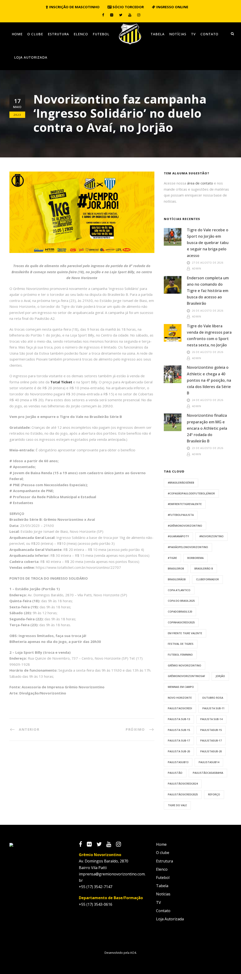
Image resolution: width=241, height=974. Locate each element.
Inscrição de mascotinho (74, 6)
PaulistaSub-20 (211, 751)
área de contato (200, 183)
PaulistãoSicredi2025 (183, 794)
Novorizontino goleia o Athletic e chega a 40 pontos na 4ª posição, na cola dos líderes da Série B (209, 380)
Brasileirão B (203, 568)
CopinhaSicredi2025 (181, 622)
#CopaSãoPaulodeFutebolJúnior (191, 493)
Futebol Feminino (180, 654)
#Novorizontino (211, 536)
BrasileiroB (176, 568)
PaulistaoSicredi (180, 708)
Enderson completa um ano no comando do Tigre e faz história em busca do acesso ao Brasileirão (208, 290)
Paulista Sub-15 (179, 730)
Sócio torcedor (128, 6)
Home (17, 34)
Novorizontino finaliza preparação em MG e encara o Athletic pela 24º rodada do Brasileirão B (207, 428)
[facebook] (103, 14)
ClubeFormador (207, 579)
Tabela (158, 34)
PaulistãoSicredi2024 (183, 783)
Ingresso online (171, 6)
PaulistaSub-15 (211, 730)
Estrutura (58, 34)
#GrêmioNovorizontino (185, 525)
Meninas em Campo (181, 687)
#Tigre (172, 558)
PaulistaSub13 (178, 762)
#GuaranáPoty (178, 536)
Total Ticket (61, 382)
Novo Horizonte (180, 697)
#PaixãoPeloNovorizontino (188, 547)
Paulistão (175, 772)
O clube (35, 34)
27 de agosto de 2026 (207, 262)
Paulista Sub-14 (211, 719)
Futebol (101, 34)
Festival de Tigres (180, 643)
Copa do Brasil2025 (181, 600)
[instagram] (138, 14)
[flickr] (111, 14)
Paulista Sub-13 (179, 719)
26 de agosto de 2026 (207, 310)
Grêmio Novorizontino (184, 665)
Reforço (214, 794)
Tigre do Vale (177, 805)
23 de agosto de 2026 (207, 448)
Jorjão (220, 676)
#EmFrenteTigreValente (185, 504)
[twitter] (120, 14)
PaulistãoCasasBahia (208, 772)
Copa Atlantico (179, 590)
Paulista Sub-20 (179, 751)
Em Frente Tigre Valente (185, 633)
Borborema (195, 558)
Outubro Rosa (212, 697)
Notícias (177, 34)
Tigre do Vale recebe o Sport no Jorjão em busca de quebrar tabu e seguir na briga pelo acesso (208, 242)
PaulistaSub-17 (211, 740)
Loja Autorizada (30, 57)
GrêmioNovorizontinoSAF (186, 676)
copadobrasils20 (180, 611)
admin (196, 268)
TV (193, 34)
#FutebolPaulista (181, 515)
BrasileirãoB (177, 579)
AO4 (133, 953)
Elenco (81, 34)
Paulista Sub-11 (213, 708)
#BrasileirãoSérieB (181, 482)
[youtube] (129, 14)
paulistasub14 (209, 762)
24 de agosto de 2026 (207, 400)
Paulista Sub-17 (179, 740)
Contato (209, 34)
